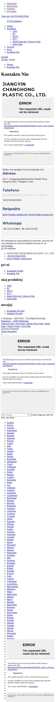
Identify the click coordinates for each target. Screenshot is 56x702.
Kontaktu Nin (13, 52)
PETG (16, 36)
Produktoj (11, 28)
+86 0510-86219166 (16, 256)
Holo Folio (18, 44)
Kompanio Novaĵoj (15, 311)
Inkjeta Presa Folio (34, 323)
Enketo (9, 246)
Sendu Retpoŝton (9, 331)
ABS (15, 31)
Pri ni (9, 49)
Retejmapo (6, 321)
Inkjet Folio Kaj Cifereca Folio (26, 41)
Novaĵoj (10, 47)
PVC (15, 39)
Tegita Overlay (13, 326)
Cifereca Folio (7, 323)
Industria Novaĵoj (15, 313)
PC (14, 34)
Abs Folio (25, 326)
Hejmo (10, 26)
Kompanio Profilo (15, 271)
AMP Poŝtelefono (21, 321)
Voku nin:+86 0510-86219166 (15, 16)
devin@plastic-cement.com (40, 214)
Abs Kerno (20, 323)
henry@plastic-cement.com (15, 214)
